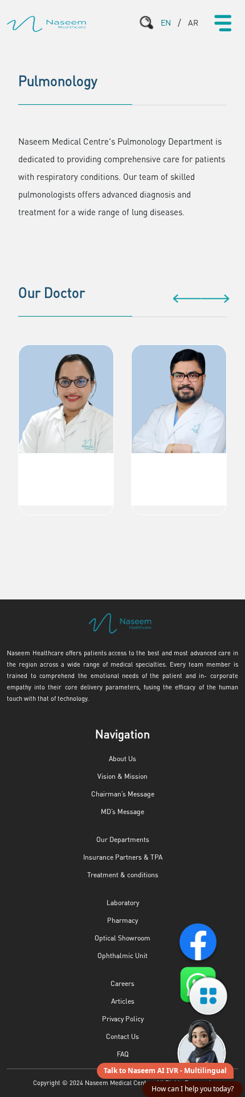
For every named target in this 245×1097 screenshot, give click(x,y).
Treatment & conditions (122, 874)
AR (193, 22)
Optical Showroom (122, 938)
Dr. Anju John (66, 464)
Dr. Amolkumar (179, 464)
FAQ (123, 1054)
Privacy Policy (123, 1018)
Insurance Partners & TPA (122, 857)
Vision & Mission (122, 776)
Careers (122, 983)
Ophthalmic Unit (122, 955)
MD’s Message (122, 811)
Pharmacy (122, 920)
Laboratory (123, 902)
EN (166, 22)
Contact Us (122, 1036)
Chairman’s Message (122, 794)
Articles (122, 1001)
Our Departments (122, 839)
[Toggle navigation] (222, 23)
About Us (122, 758)
